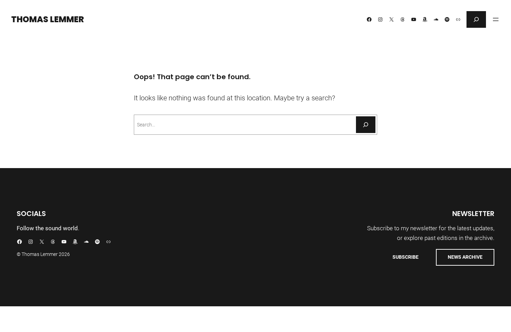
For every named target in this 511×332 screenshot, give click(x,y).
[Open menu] (496, 19)
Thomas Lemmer (47, 19)
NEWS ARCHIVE (465, 257)
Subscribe (405, 257)
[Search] (365, 124)
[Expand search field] (476, 19)
